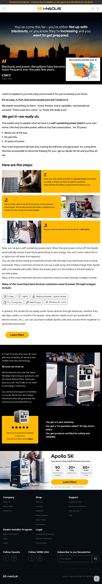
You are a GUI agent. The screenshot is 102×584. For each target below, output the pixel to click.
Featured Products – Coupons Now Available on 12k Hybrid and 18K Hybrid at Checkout (52, 2)
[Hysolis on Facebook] (6, 558)
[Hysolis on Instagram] (14, 558)
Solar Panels (41, 520)
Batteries (39, 511)
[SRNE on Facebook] (31, 558)
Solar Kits (39, 502)
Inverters (39, 506)
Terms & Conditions (43, 539)
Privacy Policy (41, 543)
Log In (5, 543)
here (31, 439)
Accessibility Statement (45, 534)
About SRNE (8, 506)
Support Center (75, 502)
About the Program (11, 534)
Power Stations (42, 515)
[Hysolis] (49, 8)
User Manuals (74, 511)
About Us (6, 502)
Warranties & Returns (77, 506)
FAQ (70, 515)
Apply (5, 539)
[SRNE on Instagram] (39, 558)
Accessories (40, 524)
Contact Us (7, 511)
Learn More (17, 334)
